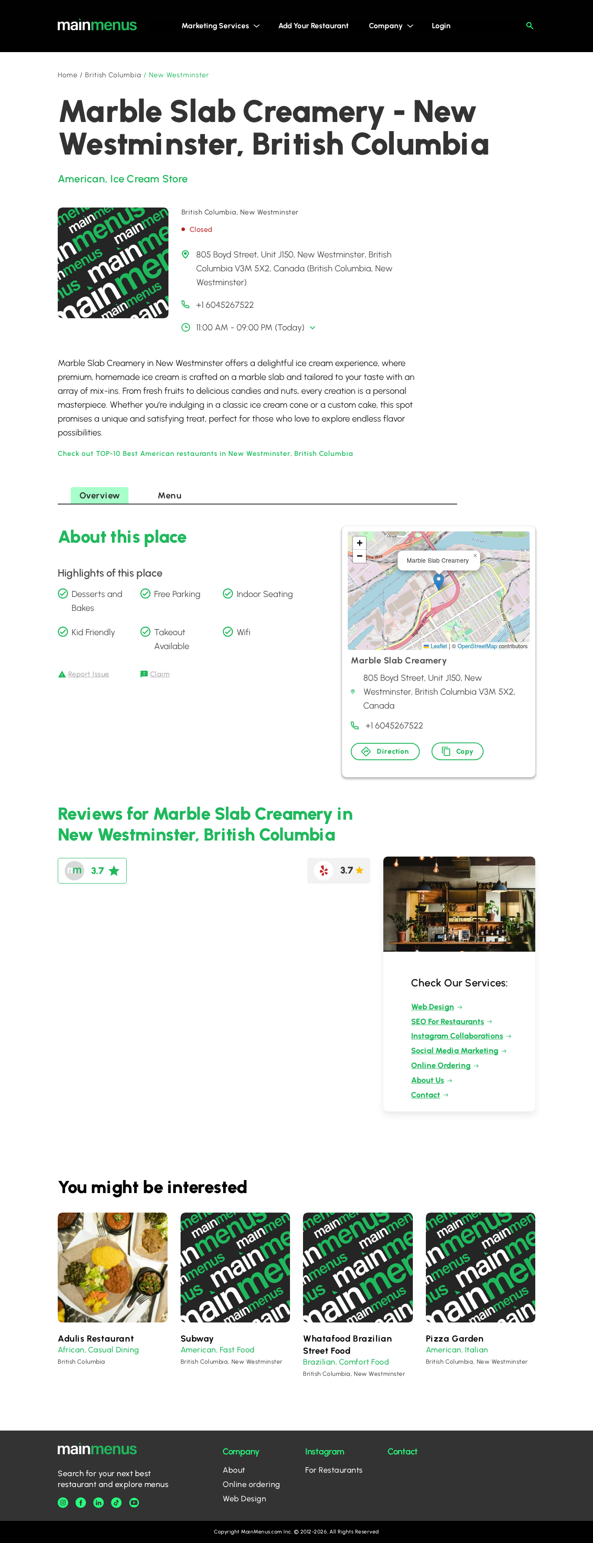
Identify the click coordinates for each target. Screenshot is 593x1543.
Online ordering (251, 1484)
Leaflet (438, 646)
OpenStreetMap (477, 646)
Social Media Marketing (454, 1050)
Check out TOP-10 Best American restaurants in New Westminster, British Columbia (205, 453)
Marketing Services (215, 25)
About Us (427, 1080)
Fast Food (237, 1350)
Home (68, 75)
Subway (197, 1338)
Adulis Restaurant (96, 1338)
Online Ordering (441, 1065)
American (81, 178)
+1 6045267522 (225, 305)
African (71, 1350)
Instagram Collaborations (457, 1036)
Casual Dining (113, 1350)
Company (386, 25)
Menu (169, 495)
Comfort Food (364, 1362)
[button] (438, 582)
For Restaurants (334, 1470)
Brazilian (319, 1362)
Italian (476, 1350)
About (234, 1470)
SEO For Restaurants (447, 1021)
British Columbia (113, 75)
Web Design (432, 1007)
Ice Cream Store (149, 178)
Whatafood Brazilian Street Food (347, 1344)
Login (441, 25)
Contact (425, 1095)
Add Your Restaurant (313, 25)
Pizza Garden (455, 1338)
